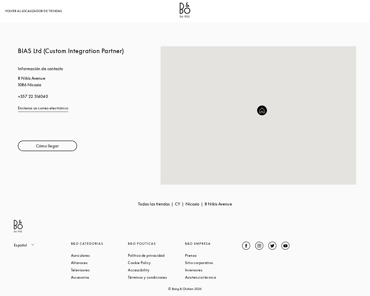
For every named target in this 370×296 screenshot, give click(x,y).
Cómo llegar (56, 147)
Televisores (99, 270)
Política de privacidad (156, 255)
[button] (262, 110)
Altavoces (98, 263)
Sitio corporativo (213, 263)
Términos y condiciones (156, 277)
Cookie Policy (156, 263)
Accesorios (99, 277)
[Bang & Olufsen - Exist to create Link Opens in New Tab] (185, 16)
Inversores (212, 270)
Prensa (210, 255)
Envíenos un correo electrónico (43, 108)
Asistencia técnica (213, 277)
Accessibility (156, 270)
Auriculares (99, 255)
